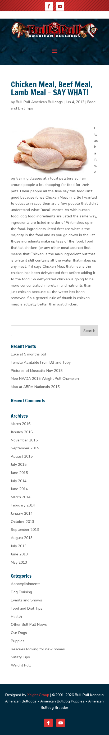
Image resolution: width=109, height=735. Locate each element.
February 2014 (23, 505)
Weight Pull (21, 665)
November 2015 (24, 440)
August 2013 (22, 537)
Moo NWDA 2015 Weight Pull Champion (45, 378)
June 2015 (19, 472)
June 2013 (19, 554)
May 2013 (19, 562)
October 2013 (22, 521)
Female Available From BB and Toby (41, 362)
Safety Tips (20, 657)
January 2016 (22, 432)
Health (16, 616)
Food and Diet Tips (26, 608)
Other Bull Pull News (29, 624)
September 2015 (25, 448)
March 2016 (20, 423)
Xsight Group (38, 694)
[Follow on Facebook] (49, 6)
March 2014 (20, 497)
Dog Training (21, 592)
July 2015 (18, 464)
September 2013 (25, 529)
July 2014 (18, 480)
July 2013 (18, 546)
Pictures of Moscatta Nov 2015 (36, 370)
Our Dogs (19, 632)
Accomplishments (25, 583)
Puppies (17, 640)
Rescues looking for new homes (38, 649)
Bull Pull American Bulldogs (39, 101)
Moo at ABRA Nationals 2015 (35, 386)
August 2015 (22, 456)
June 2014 (19, 488)
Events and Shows (26, 600)
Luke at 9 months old (28, 354)
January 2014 (22, 513)
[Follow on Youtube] (60, 6)
